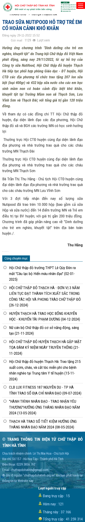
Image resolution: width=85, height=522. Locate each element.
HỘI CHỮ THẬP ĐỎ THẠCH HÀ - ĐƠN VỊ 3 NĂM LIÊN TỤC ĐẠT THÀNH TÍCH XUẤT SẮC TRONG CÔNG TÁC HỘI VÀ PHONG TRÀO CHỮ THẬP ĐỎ (45, 296)
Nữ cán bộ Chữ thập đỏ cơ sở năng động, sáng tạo (44, 330)
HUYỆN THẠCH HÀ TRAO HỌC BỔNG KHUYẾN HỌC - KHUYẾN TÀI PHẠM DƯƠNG (44, 316)
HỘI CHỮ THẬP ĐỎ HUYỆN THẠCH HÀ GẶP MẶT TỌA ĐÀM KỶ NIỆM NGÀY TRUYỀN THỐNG (45, 347)
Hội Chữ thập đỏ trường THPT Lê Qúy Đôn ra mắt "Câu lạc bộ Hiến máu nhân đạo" (42, 273)
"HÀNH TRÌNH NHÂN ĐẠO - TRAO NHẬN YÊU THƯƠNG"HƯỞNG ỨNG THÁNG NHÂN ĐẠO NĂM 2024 (44, 407)
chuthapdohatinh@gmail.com (30, 470)
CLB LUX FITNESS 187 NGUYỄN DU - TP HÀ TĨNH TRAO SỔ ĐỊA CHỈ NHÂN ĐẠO (45, 390)
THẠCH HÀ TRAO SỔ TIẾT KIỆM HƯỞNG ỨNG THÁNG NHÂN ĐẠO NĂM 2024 (43, 424)
